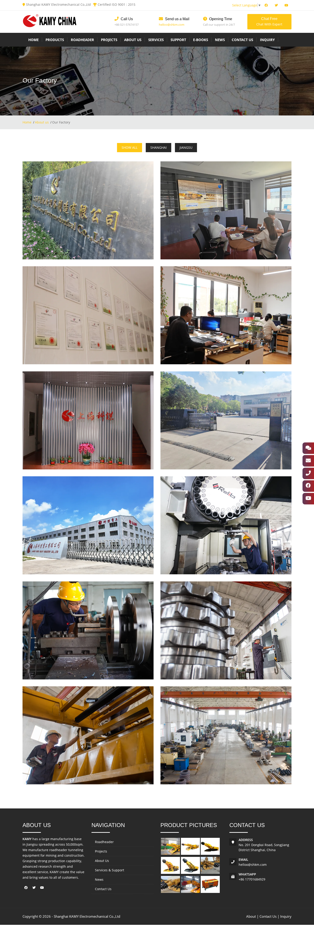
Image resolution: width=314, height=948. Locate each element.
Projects (109, 39)
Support (178, 39)
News (220, 39)
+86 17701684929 (252, 879)
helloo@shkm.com (171, 24)
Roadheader (82, 39)
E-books (200, 39)
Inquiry (267, 39)
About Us (132, 39)
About (251, 916)
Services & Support (109, 870)
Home (33, 39)
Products (55, 39)
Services (156, 39)
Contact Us (242, 39)
